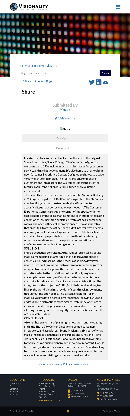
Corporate (14, 388)
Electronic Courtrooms (48, 394)
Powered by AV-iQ (80, 364)
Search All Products (49, 400)
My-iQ (53, 65)
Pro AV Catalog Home (32, 65)
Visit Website (66, 118)
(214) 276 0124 (77, 390)
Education (14, 386)
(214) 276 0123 (77, 393)
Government (15, 383)
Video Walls (43, 397)
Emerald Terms (44, 364)
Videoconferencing (46, 383)
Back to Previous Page (38, 81)
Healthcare (14, 391)
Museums (14, 394)
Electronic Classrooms (48, 391)
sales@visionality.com (80, 396)
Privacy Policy (61, 364)
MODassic (116, 411)
